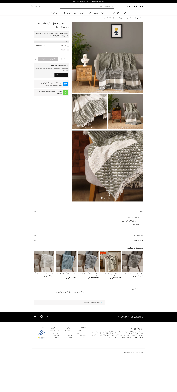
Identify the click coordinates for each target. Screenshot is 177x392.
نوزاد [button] (89, 13)
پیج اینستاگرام (81, 331)
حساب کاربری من (54, 331)
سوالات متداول (81, 333)
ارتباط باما (83, 335)
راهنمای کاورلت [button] (56, 13)
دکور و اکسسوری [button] (79, 13)
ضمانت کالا (69, 333)
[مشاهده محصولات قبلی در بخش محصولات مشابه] (39, 248)
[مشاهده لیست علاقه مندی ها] (36, 7)
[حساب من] (40, 7)
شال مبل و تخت (135, 18)
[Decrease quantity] (67, 59)
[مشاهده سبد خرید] (32, 7)
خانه (142, 18)
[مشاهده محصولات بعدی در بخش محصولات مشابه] (36, 248)
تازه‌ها (124, 13)
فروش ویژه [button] (67, 13)
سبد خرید (56, 335)
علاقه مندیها (55, 338)
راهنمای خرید (68, 331)
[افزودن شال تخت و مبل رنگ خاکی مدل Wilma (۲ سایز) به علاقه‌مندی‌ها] (35, 59)
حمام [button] (108, 13)
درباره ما (83, 338)
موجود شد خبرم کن (61, 75)
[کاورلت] (135, 7)
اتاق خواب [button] (116, 13)
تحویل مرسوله (68, 338)
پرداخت (70, 335)
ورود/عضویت (55, 333)
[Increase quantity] (61, 59)
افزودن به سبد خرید (48, 59)
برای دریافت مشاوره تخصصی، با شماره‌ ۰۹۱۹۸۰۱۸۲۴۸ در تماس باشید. (88, 1)
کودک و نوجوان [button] (99, 13)
